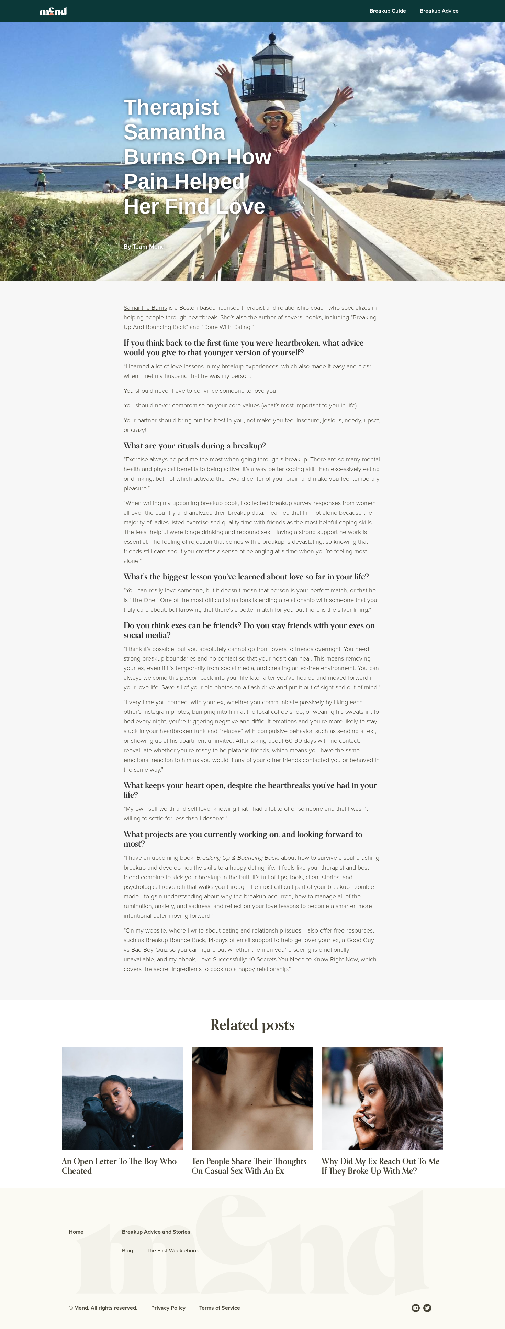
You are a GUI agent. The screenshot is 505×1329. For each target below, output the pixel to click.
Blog (127, 1250)
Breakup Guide (388, 11)
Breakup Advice (439, 11)
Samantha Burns (145, 307)
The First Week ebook (173, 1250)
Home (76, 1232)
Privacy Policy (168, 1308)
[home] (53, 11)
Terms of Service (219, 1308)
